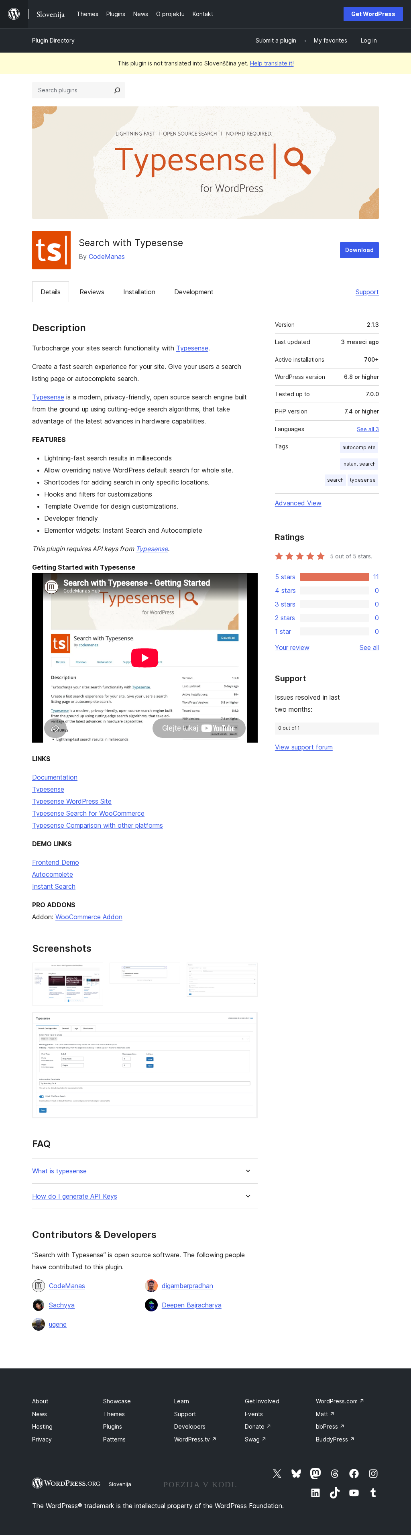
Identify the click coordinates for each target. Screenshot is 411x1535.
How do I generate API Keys (74, 1196)
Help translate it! (272, 63)
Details (51, 292)
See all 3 (368, 429)
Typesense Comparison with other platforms (97, 825)
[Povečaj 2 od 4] (169, 973)
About (40, 1401)
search (335, 480)
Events (254, 1414)
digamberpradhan (187, 1286)
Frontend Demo (55, 862)
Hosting (42, 1426)
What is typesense (59, 1171)
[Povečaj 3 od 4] (247, 973)
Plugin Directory (53, 40)
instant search (359, 464)
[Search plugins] (117, 90)
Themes (114, 1414)
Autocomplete (52, 874)
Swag (256, 1439)
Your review (292, 647)
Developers (190, 1426)
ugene (58, 1324)
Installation (139, 292)
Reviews (91, 292)
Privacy (42, 1439)
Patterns (114, 1439)
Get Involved (262, 1401)
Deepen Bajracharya (192, 1305)
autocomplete (359, 447)
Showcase (117, 1401)
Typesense (192, 348)
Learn (181, 1401)
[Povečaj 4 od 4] (247, 1023)
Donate (258, 1426)
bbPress (330, 1426)
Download (359, 249)
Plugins (112, 1426)
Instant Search (53, 886)
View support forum (304, 747)
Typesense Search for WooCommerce (88, 813)
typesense (363, 480)
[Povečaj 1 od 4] (92, 973)
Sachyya (62, 1305)
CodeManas (107, 256)
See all (369, 647)
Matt (325, 1414)
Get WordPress (373, 13)
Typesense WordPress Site (72, 801)
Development (194, 292)
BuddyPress (335, 1439)
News (39, 1414)
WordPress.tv (195, 1439)
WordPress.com (340, 1401)
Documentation (54, 777)
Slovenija (120, 1484)
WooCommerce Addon (88, 917)
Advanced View (298, 503)
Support (367, 292)
